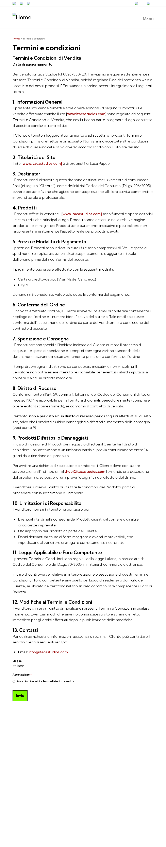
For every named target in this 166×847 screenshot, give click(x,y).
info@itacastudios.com (48, 652)
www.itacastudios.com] (86, 114)
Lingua (17, 660)
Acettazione (22, 674)
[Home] (83, 17)
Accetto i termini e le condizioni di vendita (45, 681)
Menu (148, 18)
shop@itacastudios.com (85, 471)
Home (17, 38)
